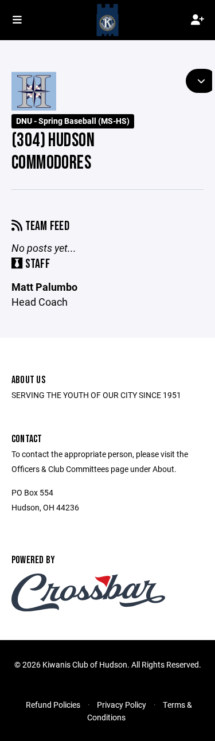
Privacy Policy (121, 704)
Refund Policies (53, 704)
